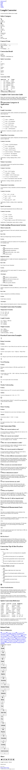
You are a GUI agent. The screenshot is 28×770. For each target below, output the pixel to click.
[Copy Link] (13, 760)
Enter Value (3, 44)
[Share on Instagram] (11, 760)
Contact (2, 7)
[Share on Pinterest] (9, 760)
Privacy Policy (4, 767)
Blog (2, 4)
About (2, 5)
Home (2, 2)
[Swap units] (2, 47)
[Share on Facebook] (4, 760)
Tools (2, 3)
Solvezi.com (3, 1)
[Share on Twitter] (2, 760)
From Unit (3, 45)
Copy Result (12, 91)
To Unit (2, 48)
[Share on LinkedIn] (6, 760)
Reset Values (5, 91)
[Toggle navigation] (6, 1)
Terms (8, 767)
